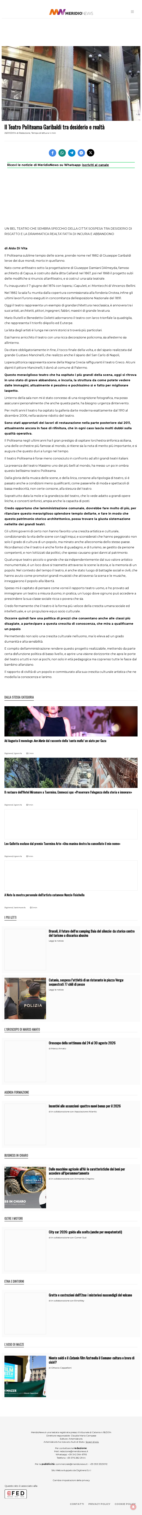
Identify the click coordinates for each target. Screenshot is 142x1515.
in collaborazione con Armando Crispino (72, 1178)
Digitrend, (8, 753)
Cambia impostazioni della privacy (71, 1480)
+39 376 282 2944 (76, 1457)
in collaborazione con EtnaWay (67, 1300)
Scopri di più (92, 1441)
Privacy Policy (99, 1503)
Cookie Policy (125, 1503)
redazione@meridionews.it (74, 1451)
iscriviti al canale (95, 165)
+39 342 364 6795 (77, 1454)
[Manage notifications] (133, 1507)
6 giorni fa (17, 856)
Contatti (77, 1503)
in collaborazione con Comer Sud (68, 1237)
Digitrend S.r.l (83, 1470)
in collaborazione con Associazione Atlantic (74, 1111)
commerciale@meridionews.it (72, 1464)
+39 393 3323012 (98, 1464)
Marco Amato (58, 1048)
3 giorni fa (17, 753)
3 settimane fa (19, 908)
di (50, 1048)
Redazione (24, 133)
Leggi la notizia (56, 941)
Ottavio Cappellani (61, 1367)
